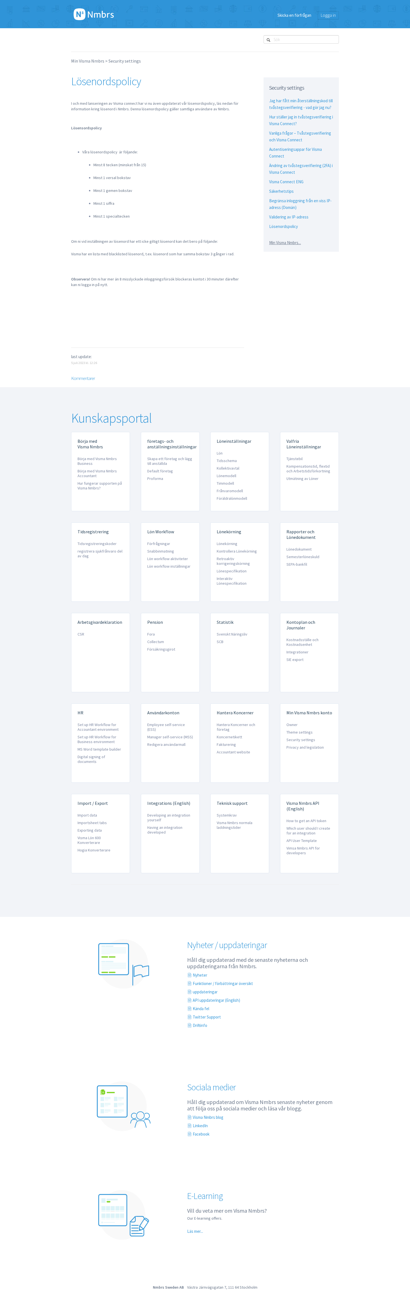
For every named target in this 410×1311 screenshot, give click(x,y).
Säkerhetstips (281, 191)
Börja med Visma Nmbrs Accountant (97, 473)
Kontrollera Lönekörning (237, 551)
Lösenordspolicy (283, 226)
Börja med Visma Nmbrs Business (97, 461)
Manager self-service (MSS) (170, 736)
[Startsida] (93, 14)
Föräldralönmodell (232, 498)
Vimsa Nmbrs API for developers (303, 850)
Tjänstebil (294, 458)
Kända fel (201, 1008)
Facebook (201, 1134)
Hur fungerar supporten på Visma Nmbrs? (100, 486)
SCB (220, 641)
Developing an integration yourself (168, 817)
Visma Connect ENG (286, 181)
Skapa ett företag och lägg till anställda (169, 461)
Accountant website (233, 752)
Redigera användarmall (166, 744)
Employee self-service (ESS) (166, 727)
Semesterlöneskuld (302, 556)
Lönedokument (299, 549)
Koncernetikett (229, 736)
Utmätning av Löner (302, 478)
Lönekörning (227, 543)
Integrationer (297, 652)
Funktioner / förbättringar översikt (223, 983)
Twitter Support (207, 1017)
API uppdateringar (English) (216, 1000)
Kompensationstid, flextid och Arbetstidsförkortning (308, 469)
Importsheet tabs (92, 822)
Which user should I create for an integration (308, 831)
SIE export (294, 659)
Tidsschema (227, 460)
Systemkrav (227, 815)
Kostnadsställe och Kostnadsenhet (302, 642)
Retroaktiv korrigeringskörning (233, 561)
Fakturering (226, 744)
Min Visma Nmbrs (87, 61)
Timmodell (225, 483)
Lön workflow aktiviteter (167, 558)
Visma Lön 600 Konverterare (89, 840)
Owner (292, 724)
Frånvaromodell (230, 490)
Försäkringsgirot (161, 649)
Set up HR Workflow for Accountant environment (98, 727)
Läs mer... (195, 1231)
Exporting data (90, 830)
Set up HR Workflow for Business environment (97, 739)
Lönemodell (226, 475)
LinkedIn (200, 1125)
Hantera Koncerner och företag (236, 727)
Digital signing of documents (91, 759)
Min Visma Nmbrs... (285, 242)
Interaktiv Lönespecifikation (232, 581)
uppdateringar (205, 991)
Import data (87, 815)
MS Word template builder (99, 749)
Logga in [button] (328, 15)
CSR (81, 634)
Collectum (155, 641)
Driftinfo (200, 1025)
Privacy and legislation (305, 747)
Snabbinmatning (160, 551)
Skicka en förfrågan (294, 15)
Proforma (155, 478)
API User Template (301, 840)
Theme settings (299, 732)
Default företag (160, 471)
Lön (220, 453)
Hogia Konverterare (94, 850)
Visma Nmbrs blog (208, 1117)
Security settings (124, 61)
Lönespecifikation (232, 571)
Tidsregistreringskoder (97, 543)
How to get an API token (306, 820)
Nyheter (200, 975)
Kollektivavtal (228, 468)
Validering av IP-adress (288, 217)
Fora (151, 634)
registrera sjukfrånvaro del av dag (100, 553)
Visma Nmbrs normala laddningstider (234, 825)
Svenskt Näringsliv (232, 634)
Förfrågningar (158, 543)
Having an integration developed (164, 830)
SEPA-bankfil (296, 564)
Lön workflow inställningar (168, 566)
